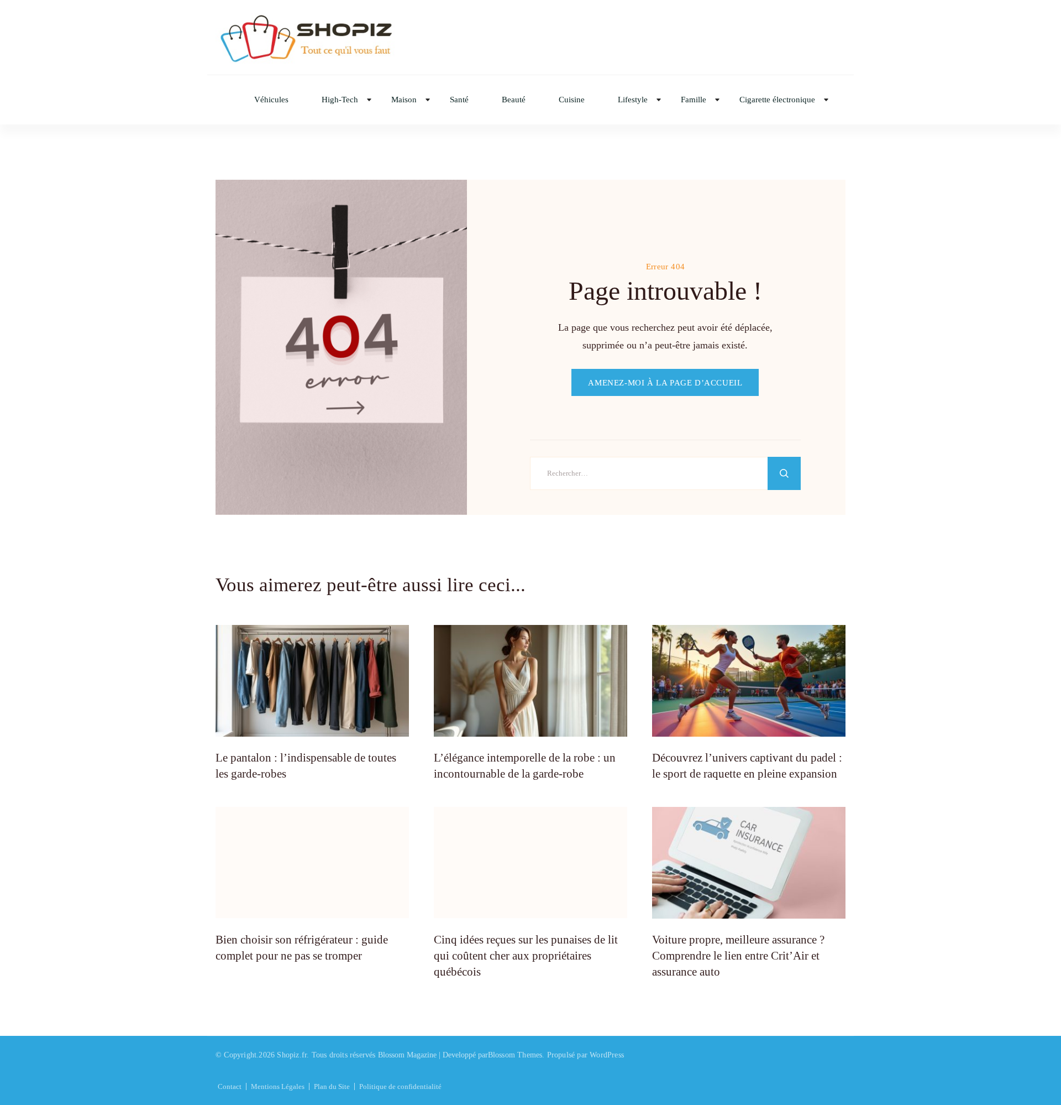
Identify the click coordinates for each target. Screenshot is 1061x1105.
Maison (404, 100)
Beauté (514, 100)
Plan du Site (332, 1086)
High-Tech (340, 100)
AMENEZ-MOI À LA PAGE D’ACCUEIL (665, 382)
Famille (693, 100)
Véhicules (271, 100)
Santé (459, 100)
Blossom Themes (515, 1055)
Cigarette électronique (777, 100)
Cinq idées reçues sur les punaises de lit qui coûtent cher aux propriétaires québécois (526, 956)
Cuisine (572, 100)
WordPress (607, 1055)
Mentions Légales (277, 1086)
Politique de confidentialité (400, 1086)
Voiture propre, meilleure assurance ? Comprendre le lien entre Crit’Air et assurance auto (738, 956)
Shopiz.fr (292, 1055)
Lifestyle (633, 100)
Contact (229, 1086)
